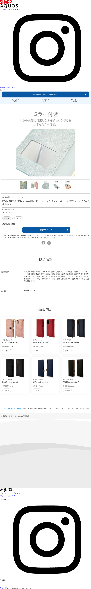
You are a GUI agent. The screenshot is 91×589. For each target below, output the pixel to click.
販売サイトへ (46, 230)
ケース (6, 218)
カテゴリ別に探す (45, 101)
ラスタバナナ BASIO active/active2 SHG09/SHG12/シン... (41, 382)
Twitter (49, 243)
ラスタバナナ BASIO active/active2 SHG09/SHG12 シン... (10, 342)
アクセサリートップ (16, 101)
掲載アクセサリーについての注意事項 (16, 416)
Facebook (44, 243)
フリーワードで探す (75, 101)
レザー (18, 218)
